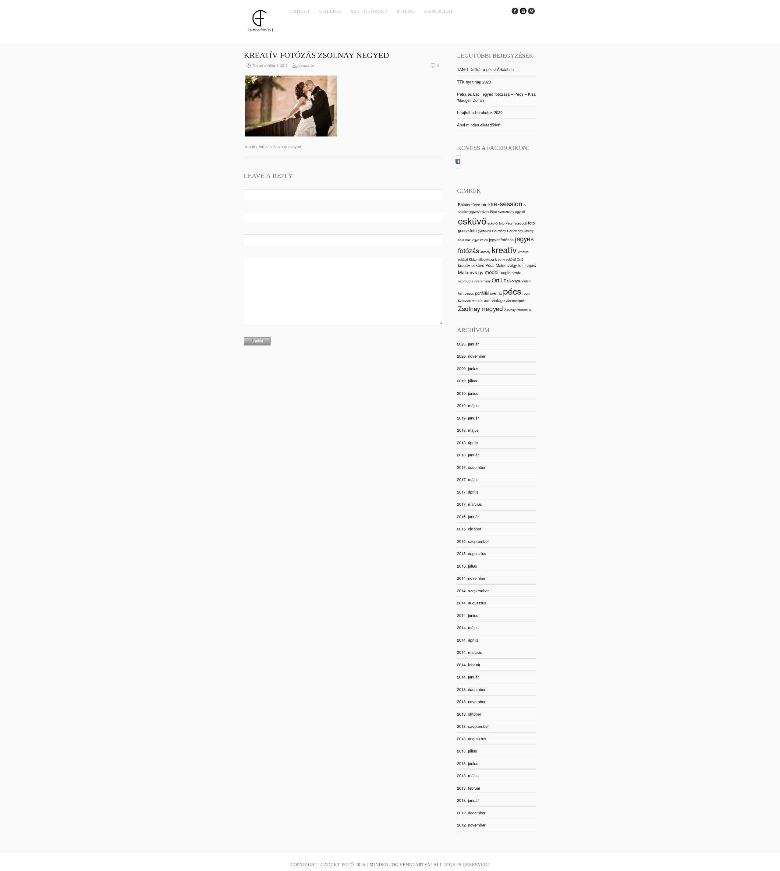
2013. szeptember (473, 726)
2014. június (467, 615)
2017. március (469, 504)
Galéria (330, 11)
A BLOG (405, 11)
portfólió (482, 293)
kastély (485, 252)
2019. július (467, 381)
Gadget (299, 11)
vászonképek (515, 300)
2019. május (468, 405)
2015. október (469, 529)
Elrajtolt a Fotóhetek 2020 (479, 112)
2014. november (471, 578)
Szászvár (464, 300)
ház (467, 240)
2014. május (468, 627)
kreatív (504, 249)
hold (461, 240)
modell (492, 272)
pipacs (469, 293)
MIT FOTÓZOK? (369, 11)
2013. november (471, 701)
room (526, 293)
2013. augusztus (471, 739)
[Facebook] (458, 162)
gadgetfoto (467, 230)
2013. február (468, 788)
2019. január (468, 418)
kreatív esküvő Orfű (509, 259)
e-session (508, 203)
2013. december (471, 689)
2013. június (467, 763)
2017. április (467, 492)
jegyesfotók (480, 240)
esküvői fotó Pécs (500, 223)
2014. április (467, 640)
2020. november (471, 356)
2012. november (471, 825)
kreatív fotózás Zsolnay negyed (316, 55)
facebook (520, 223)
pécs (512, 291)
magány (530, 265)
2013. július (467, 751)
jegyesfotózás (501, 240)
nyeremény (482, 281)
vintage (498, 300)
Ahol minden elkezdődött (479, 125)
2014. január (468, 677)
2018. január (468, 455)
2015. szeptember (473, 541)
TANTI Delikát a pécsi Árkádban (485, 69)
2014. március (469, 652)
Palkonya (512, 281)
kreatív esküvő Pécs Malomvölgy (487, 265)
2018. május (468, 430)
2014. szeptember (473, 590)
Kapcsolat (438, 11)
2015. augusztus (471, 553)
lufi (520, 265)
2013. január (468, 800)
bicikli (487, 204)
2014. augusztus (471, 603)
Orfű (497, 280)
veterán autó (481, 300)
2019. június (467, 393)
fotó (531, 223)
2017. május (468, 479)
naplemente (511, 272)
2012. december (471, 813)
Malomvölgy (471, 272)
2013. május (468, 775)
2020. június (467, 368)
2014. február (468, 664)
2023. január (468, 344)
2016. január (468, 516)
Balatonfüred (469, 204)
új (530, 309)
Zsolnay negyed (480, 308)
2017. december (471, 467)
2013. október (469, 714)
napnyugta (465, 281)
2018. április (467, 442)
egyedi (520, 211)
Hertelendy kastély (520, 230)
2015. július (467, 566)
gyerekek (484, 230)
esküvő (472, 220)
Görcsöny (499, 230)
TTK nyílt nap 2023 (474, 82)
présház (496, 293)
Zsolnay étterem (516, 309)
